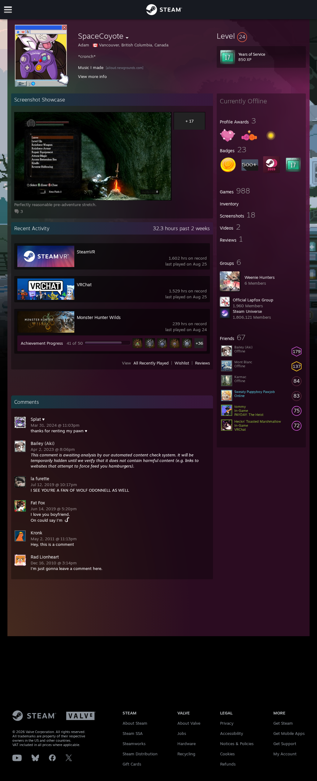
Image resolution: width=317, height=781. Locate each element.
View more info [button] (92, 76)
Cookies (227, 753)
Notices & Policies (237, 743)
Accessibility (231, 733)
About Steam (135, 723)
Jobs (181, 733)
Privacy (226, 723)
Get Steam (283, 723)
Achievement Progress (42, 343)
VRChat (84, 284)
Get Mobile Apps (289, 733)
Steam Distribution (140, 753)
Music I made (90, 67)
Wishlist (182, 362)
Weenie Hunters (260, 277)
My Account (285, 753)
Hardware (186, 743)
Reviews (202, 362)
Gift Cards (132, 764)
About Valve (188, 723)
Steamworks (134, 743)
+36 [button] (199, 343)
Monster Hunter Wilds (99, 317)
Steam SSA (133, 733)
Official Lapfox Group (253, 299)
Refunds (228, 764)
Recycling (186, 753)
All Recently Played (151, 362)
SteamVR (86, 251)
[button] (261, 36)
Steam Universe (247, 311)
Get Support (284, 743)
